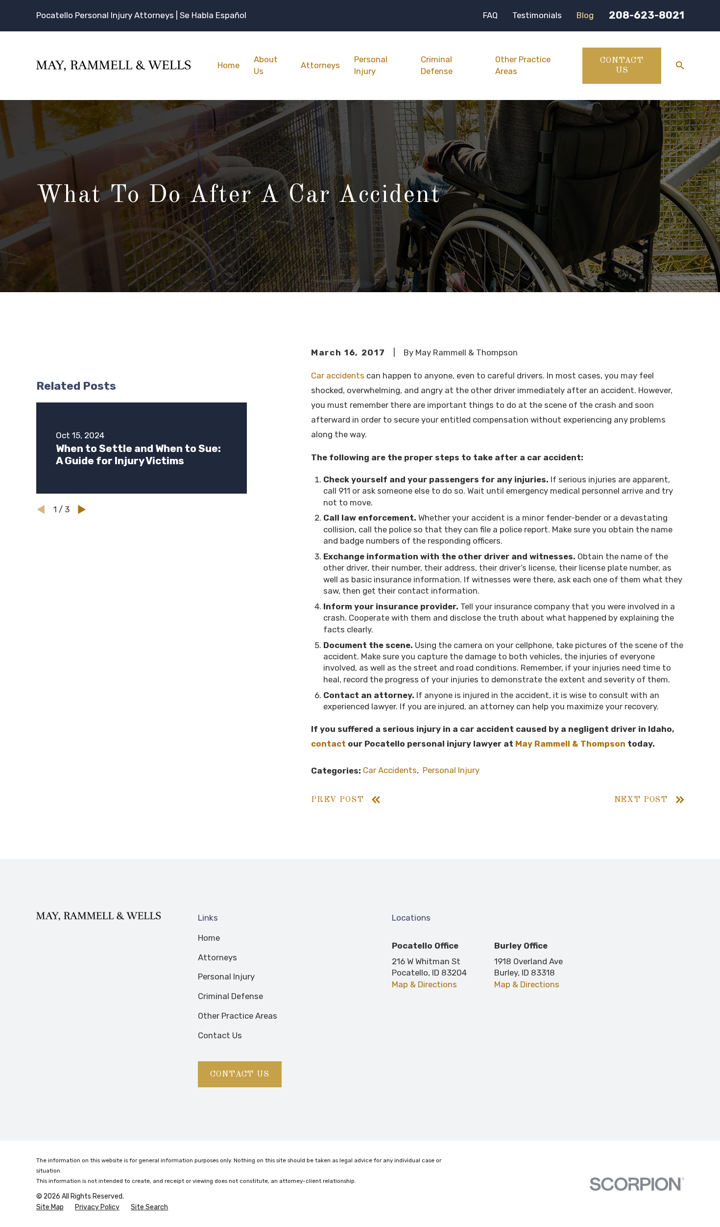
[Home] (113, 65)
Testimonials (537, 15)
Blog (585, 15)
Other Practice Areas (237, 1016)
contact (328, 744)
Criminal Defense (230, 996)
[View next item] (81, 509)
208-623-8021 (646, 15)
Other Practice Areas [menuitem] (523, 64)
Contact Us (622, 65)
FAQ (490, 15)
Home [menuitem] (228, 65)
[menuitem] (50, 1207)
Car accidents (337, 375)
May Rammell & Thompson (570, 744)
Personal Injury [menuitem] (370, 64)
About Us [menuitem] (266, 64)
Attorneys (217, 957)
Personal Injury (451, 770)
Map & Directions (424, 984)
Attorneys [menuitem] (320, 65)
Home (209, 938)
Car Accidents (390, 770)
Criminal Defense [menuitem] (437, 64)
